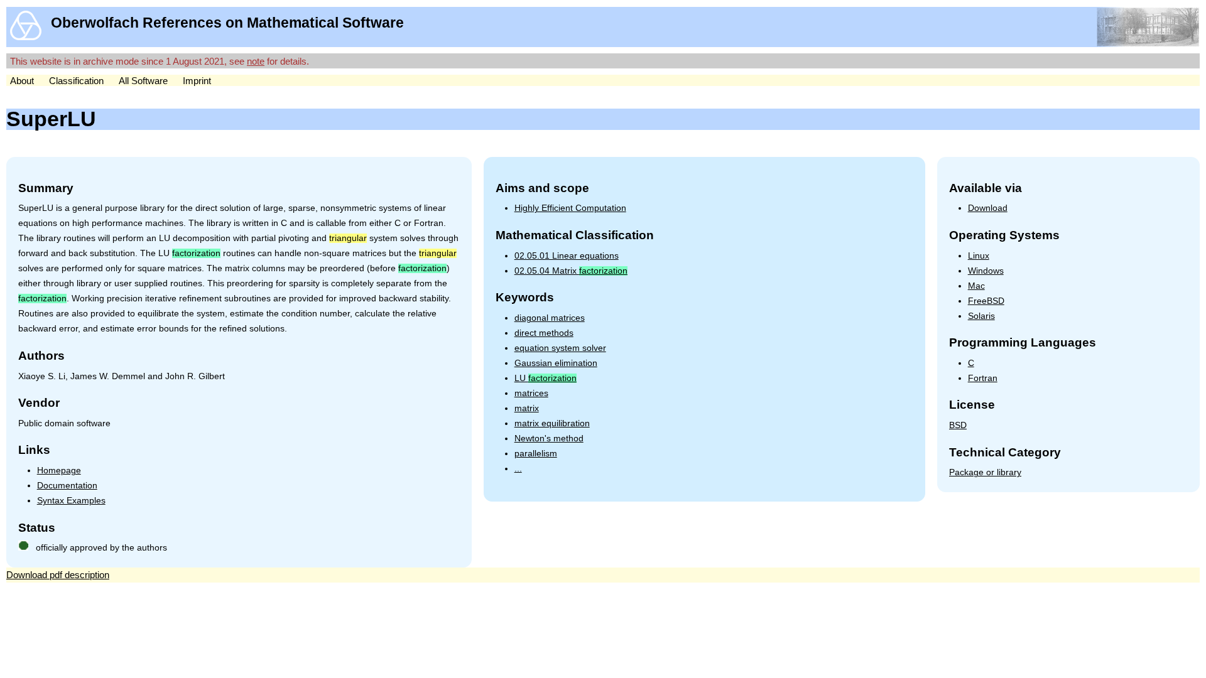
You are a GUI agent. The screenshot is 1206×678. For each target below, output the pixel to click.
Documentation (67, 485)
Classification (76, 80)
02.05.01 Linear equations (566, 256)
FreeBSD (986, 301)
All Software (143, 80)
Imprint (197, 80)
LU (545, 378)
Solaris (981, 316)
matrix (526, 408)
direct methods (543, 333)
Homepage (59, 470)
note (255, 61)
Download (988, 208)
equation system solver (560, 348)
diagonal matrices (549, 318)
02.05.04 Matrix (570, 271)
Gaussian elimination (555, 363)
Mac (976, 286)
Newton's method (549, 438)
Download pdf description (57, 574)
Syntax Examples (71, 500)
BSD (958, 425)
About (22, 80)
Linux (978, 256)
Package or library (985, 472)
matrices (531, 393)
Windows (986, 271)
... (518, 468)
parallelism (535, 453)
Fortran (982, 378)
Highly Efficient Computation (570, 208)
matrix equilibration (552, 423)
